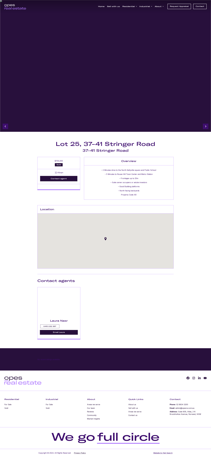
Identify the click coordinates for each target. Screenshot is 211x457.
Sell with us (113, 6)
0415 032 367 (49, 326)
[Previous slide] (5, 126)
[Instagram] (193, 378)
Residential (128, 6)
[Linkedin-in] (199, 378)
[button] (105, 239)
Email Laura (59, 332)
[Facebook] (187, 378)
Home (101, 6)
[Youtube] (205, 378)
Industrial (144, 6)
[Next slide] (205, 126)
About (158, 6)
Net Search (167, 453)
